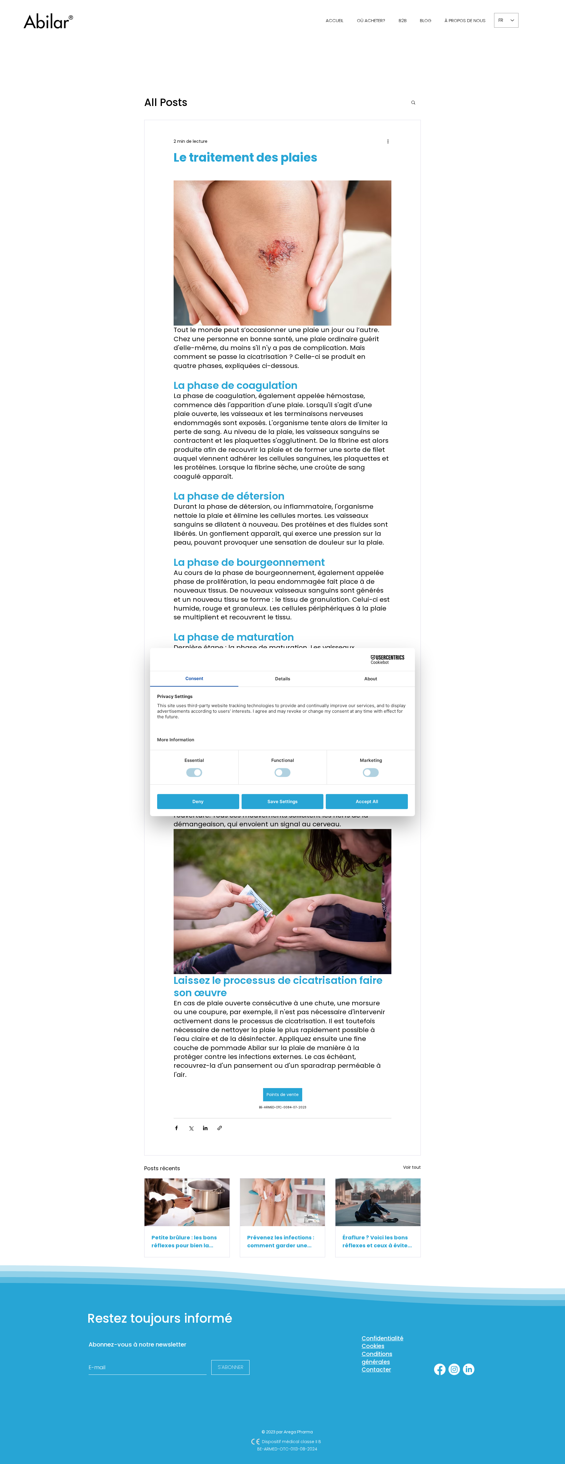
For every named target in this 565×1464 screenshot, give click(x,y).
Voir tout (412, 1167)
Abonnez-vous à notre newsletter (137, 1344)
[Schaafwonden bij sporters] (378, 1202)
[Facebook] (440, 1369)
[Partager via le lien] (219, 1128)
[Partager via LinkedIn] (205, 1128)
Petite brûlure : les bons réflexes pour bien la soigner (184, 1241)
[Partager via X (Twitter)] (191, 1128)
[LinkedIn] (468, 1369)
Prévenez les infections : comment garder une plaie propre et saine (280, 1241)
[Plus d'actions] (387, 141)
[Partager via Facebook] (176, 1128)
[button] (413, 102)
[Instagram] (454, 1369)
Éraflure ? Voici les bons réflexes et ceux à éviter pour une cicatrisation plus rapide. (376, 1241)
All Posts (165, 102)
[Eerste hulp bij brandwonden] (187, 1202)
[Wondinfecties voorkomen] (282, 1202)
